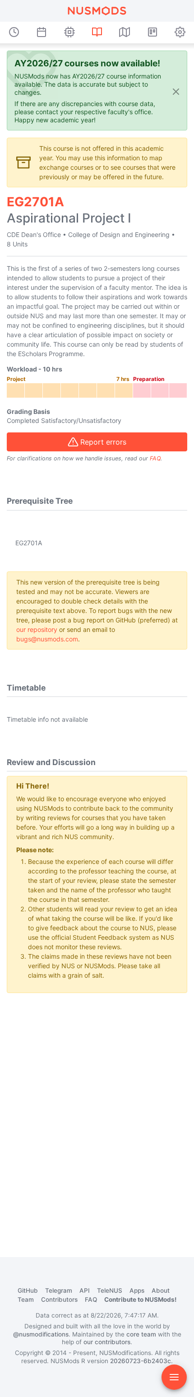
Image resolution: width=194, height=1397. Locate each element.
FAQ (155, 458)
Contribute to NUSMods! (140, 1299)
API (84, 1290)
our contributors (106, 1342)
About (161, 1290)
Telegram (58, 1290)
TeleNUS (109, 1290)
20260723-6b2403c (140, 1361)
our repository (36, 629)
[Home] (97, 11)
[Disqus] (97, 1113)
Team (26, 1299)
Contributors (59, 1299)
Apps (136, 1290)
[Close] (176, 91)
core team (141, 1334)
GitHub (28, 1290)
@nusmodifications (41, 1334)
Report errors (103, 441)
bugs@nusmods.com (47, 639)
